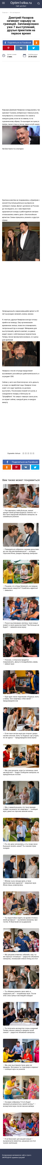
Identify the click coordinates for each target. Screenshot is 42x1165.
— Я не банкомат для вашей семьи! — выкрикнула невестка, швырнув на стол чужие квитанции (19, 1141)
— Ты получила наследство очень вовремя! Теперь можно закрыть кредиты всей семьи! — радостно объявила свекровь (20, 1030)
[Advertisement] (21, 85)
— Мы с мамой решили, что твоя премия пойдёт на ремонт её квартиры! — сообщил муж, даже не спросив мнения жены (20, 809)
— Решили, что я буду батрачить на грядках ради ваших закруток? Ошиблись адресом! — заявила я (20, 588)
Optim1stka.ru (21, 3)
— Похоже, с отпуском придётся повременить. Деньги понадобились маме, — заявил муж (20, 662)
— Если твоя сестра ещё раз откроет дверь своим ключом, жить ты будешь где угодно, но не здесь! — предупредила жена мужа (21, 736)
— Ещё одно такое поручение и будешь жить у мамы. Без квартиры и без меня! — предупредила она (21, 699)
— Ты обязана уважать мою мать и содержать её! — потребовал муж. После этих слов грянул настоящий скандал (19, 993)
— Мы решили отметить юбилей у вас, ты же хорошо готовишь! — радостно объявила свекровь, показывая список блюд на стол (21, 957)
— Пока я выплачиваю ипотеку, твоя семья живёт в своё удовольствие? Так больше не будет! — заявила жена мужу (21, 625)
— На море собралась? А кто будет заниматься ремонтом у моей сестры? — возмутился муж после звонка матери (19, 1104)
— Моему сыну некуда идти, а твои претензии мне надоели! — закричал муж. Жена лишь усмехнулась (20, 883)
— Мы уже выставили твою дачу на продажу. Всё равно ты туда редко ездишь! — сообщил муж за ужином (20, 1067)
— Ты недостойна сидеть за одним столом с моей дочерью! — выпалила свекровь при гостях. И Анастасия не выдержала (20, 920)
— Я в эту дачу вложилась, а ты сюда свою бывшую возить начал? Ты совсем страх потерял (20, 846)
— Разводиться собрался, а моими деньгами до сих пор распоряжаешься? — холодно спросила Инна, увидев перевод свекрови (21, 551)
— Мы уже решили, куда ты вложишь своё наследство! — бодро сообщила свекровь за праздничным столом (21, 772)
